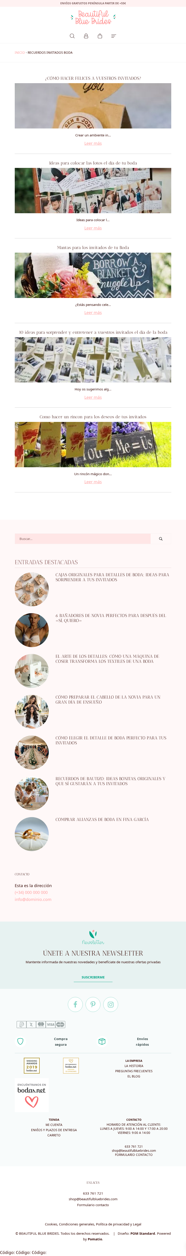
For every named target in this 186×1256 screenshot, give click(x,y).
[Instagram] (110, 1004)
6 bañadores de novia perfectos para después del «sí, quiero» (111, 618)
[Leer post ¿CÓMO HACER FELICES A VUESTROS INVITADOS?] (93, 105)
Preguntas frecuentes (133, 1071)
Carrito (54, 1135)
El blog (133, 1076)
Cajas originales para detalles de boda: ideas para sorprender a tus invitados (112, 577)
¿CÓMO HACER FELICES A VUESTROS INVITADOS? (93, 78)
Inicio (20, 53)
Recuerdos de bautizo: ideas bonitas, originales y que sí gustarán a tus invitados (110, 781)
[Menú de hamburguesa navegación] (113, 35)
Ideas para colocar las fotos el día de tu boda (93, 163)
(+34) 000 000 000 (31, 892)
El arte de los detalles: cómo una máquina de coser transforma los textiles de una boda (107, 658)
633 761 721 (134, 1147)
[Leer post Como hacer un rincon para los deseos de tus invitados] (93, 444)
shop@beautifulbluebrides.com (134, 1151)
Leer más (93, 143)
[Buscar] (72, 35)
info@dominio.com (33, 899)
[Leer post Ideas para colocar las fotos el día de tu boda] (93, 190)
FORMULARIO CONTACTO (134, 1155)
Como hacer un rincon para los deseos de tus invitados (93, 416)
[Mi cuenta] (86, 35)
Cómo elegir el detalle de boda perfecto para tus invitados (111, 740)
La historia (134, 1066)
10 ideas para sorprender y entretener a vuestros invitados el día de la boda (93, 332)
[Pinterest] (93, 1004)
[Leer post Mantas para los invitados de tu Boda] (93, 275)
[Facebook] (75, 1004)
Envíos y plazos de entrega (54, 1130)
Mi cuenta (54, 1125)
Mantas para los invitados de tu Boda (93, 247)
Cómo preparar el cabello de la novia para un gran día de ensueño (108, 699)
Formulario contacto (93, 1205)
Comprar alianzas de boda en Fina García (102, 819)
